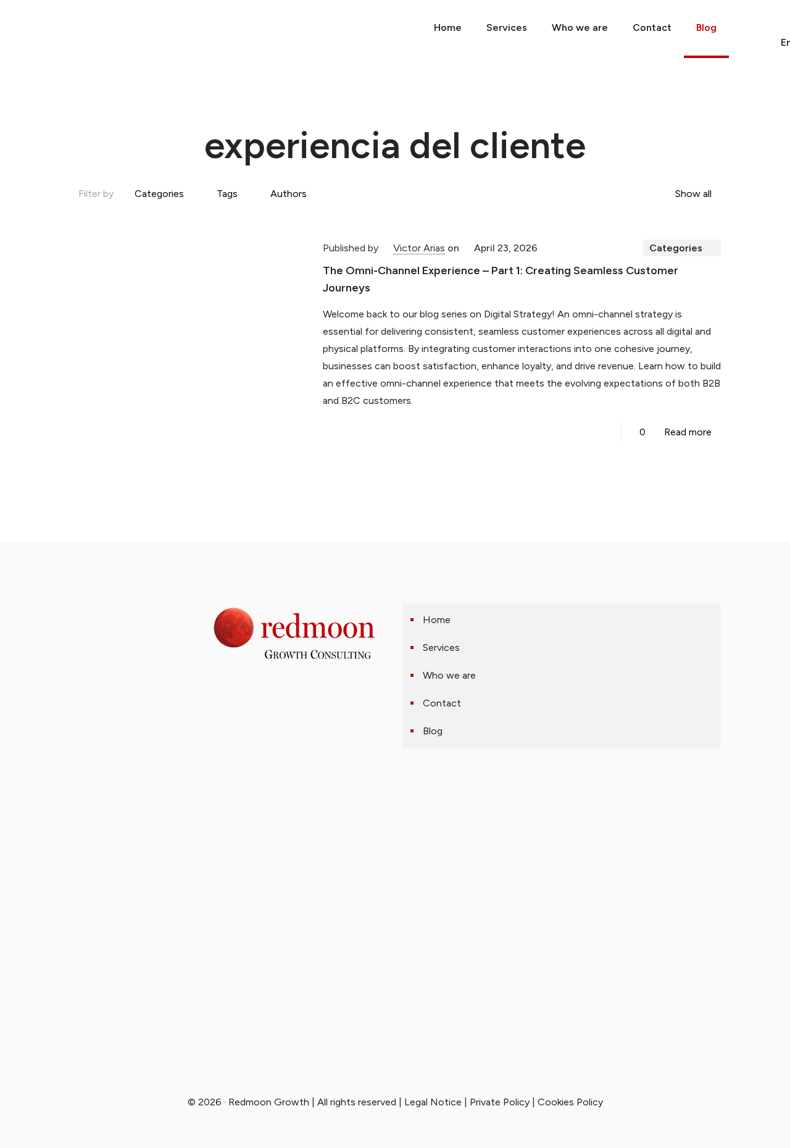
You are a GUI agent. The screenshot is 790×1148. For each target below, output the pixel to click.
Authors (288, 193)
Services (441, 647)
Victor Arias (419, 248)
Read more (688, 432)
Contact (442, 703)
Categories (159, 193)
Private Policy (500, 1102)
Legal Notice (433, 1102)
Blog (433, 731)
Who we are (449, 675)
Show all (693, 193)
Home (437, 620)
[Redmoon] (13, 28)
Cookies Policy (570, 1102)
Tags (227, 193)
